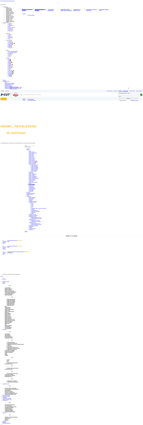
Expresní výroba (8, 408)
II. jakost (28, 192)
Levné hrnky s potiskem (12, 52)
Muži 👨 (9, 61)
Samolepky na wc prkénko (36, 221)
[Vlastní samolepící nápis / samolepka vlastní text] (4, 253)
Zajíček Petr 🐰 (11, 25)
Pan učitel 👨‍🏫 (10, 71)
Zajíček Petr (31, 191)
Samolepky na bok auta (12, 349)
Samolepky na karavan (9, 351)
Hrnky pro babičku (11, 300)
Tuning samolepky (34, 210)
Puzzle (28, 195)
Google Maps (7, 418)
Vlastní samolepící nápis (9, 84)
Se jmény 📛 (10, 53)
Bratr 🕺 (9, 68)
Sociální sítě (31, 226)
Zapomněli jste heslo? (134, 100)
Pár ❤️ (9, 63)
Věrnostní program (9, 409)
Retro (9, 35)
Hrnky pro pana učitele (10, 319)
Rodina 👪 (10, 62)
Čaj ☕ (9, 56)
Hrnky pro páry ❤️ (8, 321)
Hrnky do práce (8, 289)
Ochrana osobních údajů (10, 411)
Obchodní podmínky (9, 410)
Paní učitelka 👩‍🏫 (11, 70)
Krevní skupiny (32, 198)
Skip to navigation (3, 0)
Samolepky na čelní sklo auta (13, 348)
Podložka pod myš (8, 85)
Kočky (32, 204)
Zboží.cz (6, 419)
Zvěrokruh (31, 229)
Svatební (32, 209)
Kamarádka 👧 (11, 72)
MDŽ (6, 324)
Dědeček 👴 (10, 66)
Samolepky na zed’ (9, 369)
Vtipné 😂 (10, 41)
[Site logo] (6, 95)
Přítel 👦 (9, 75)
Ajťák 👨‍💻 (10, 76)
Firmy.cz (6, 420)
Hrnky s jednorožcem (9, 311)
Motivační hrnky (8, 325)
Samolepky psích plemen (33, 225)
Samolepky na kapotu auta (12, 347)
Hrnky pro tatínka (11, 302)
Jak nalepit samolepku (10, 404)
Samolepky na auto (32, 202)
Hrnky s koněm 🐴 (11, 27)
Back (10, 285)
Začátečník (33, 212)
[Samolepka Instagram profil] (4, 242)
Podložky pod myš (30, 194)
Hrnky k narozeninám (9, 290)
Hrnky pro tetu (10, 305)
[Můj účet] (128, 88)
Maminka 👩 (10, 64)
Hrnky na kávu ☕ (8, 316)
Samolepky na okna (32, 216)
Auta (6, 306)
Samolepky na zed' (32, 222)
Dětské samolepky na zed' (35, 223)
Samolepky (29, 196)
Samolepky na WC (32, 219)
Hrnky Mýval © (8, 314)
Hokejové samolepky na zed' (36, 224)
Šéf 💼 (9, 60)
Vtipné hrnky (31, 190)
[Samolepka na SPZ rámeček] (4, 247)
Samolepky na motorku (10, 350)
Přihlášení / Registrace (7, 423)
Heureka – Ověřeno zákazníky (11, 417)
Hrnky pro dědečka (11, 299)
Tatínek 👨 (10, 67)
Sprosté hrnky (31, 187)
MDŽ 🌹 (10, 46)
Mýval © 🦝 (10, 29)
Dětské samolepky (32, 197)
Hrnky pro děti (8, 317)
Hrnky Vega (7, 323)
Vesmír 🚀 (10, 36)
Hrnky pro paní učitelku (10, 320)
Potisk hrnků (7, 390)
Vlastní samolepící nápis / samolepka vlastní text (15, 251)
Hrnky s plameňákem (9, 309)
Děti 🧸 (9, 59)
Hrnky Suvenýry (8, 322)
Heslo (120, 96)
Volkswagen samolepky (35, 211)
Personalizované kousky (31, 193)
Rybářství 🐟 (10, 37)
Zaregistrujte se (125, 91)
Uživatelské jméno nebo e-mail (124, 93)
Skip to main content (10, 0)
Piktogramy (31, 199)
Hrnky (6, 82)
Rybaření (30, 200)
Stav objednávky (8, 405)
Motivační (10, 45)
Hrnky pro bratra (11, 303)
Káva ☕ (10, 55)
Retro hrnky (31, 186)
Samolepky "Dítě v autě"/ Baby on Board (38, 208)
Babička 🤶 (10, 65)
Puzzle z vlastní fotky (10, 392)
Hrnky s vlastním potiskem (13, 51)
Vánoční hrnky (31, 189)
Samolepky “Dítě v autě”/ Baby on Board (15, 344)
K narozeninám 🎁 (11, 43)
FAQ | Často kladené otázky (10, 406)
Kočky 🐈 (10, 24)
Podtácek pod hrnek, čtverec (11, 393)
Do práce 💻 (10, 42)
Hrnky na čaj (7, 315)
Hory (32, 203)
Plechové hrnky (8, 327)
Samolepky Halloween (33, 201)
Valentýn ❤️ (10, 44)
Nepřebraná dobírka (9, 407)
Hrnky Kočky (7, 307)
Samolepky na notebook (33, 215)
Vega (9, 38)
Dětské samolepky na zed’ (12, 373)
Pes (32, 207)
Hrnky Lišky (7, 310)
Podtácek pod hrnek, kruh (10, 394)
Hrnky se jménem (8, 288)
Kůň (32, 205)
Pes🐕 (9, 26)
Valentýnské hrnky (32, 188)
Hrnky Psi (7, 312)
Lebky (32, 206)
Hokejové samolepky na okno (36, 218)
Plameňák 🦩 (10, 28)
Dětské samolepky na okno (36, 217)
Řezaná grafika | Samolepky (10, 83)
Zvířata (32, 213)
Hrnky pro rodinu (8, 294)
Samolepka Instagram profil (12, 240)
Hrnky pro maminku (11, 301)
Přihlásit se (128, 98)
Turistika (30, 227)
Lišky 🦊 (10, 23)
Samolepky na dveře (32, 214)
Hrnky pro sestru (10, 304)
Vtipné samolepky (32, 228)
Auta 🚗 (9, 34)
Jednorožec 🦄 (11, 30)
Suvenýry (10, 54)
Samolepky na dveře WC (35, 220)
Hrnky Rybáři (8, 313)
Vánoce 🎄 (10, 47)
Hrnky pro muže (8, 318)
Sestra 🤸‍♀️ (10, 69)
